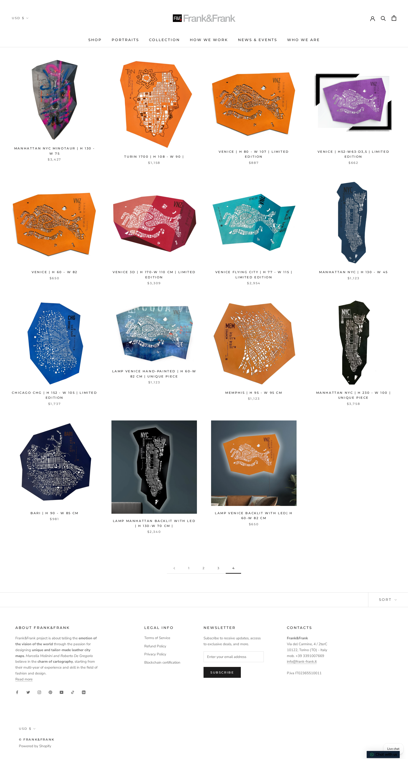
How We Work (209, 40)
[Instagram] (39, 692)
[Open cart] (394, 18)
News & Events (257, 40)
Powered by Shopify (35, 746)
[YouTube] (61, 692)
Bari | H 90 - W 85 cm (54, 513)
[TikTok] (72, 692)
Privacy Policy (155, 654)
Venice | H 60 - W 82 (54, 272)
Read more (24, 679)
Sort (386, 599)
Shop (95, 40)
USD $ (18, 18)
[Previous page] (174, 568)
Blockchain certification (162, 662)
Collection (164, 40)
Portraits (125, 40)
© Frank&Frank (37, 739)
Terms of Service (157, 638)
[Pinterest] (50, 692)
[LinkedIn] (83, 692)
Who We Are (303, 40)
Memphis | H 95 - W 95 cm (253, 392)
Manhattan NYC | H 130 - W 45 (353, 272)
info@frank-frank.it (302, 661)
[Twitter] (28, 692)
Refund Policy (155, 646)
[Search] (383, 18)
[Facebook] (17, 692)
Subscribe (222, 672)
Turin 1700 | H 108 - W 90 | (154, 156)
